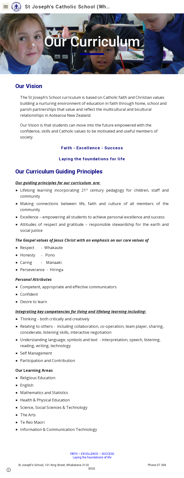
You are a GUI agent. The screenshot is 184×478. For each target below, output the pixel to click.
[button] (6, 6)
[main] (92, 44)
